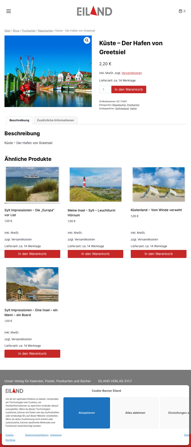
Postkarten (133, 104)
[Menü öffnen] (8, 11)
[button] (87, 40)
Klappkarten (119, 104)
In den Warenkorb (129, 89)
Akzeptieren (87, 412)
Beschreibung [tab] (19, 120)
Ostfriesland (122, 108)
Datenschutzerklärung (36, 435)
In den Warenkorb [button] (32, 254)
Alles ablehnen (135, 412)
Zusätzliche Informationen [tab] (55, 120)
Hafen (133, 108)
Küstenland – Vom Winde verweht (156, 210)
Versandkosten (132, 73)
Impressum (56, 435)
